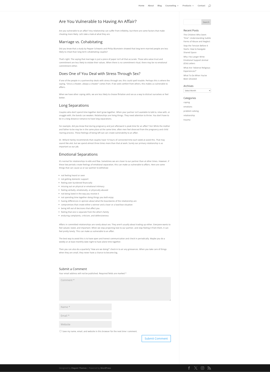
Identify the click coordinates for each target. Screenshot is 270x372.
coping (187, 102)
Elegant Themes (79, 368)
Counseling (170, 6)
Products (187, 6)
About (151, 6)
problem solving (191, 111)
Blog (160, 6)
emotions (188, 106)
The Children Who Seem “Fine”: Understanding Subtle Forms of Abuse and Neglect (197, 38)
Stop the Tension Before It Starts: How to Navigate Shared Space (196, 49)
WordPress (105, 368)
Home (141, 6)
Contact (201, 6)
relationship (189, 115)
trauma (187, 119)
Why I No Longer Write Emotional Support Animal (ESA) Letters (196, 60)
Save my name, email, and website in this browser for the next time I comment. (99, 331)
